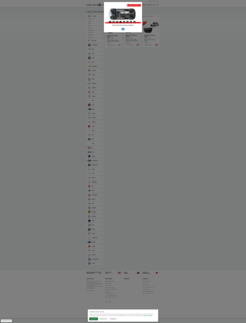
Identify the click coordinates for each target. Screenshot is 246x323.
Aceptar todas (93, 318)
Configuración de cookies (6, 320)
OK (123, 29)
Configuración (113, 318)
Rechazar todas (103, 318)
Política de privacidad (147, 315)
